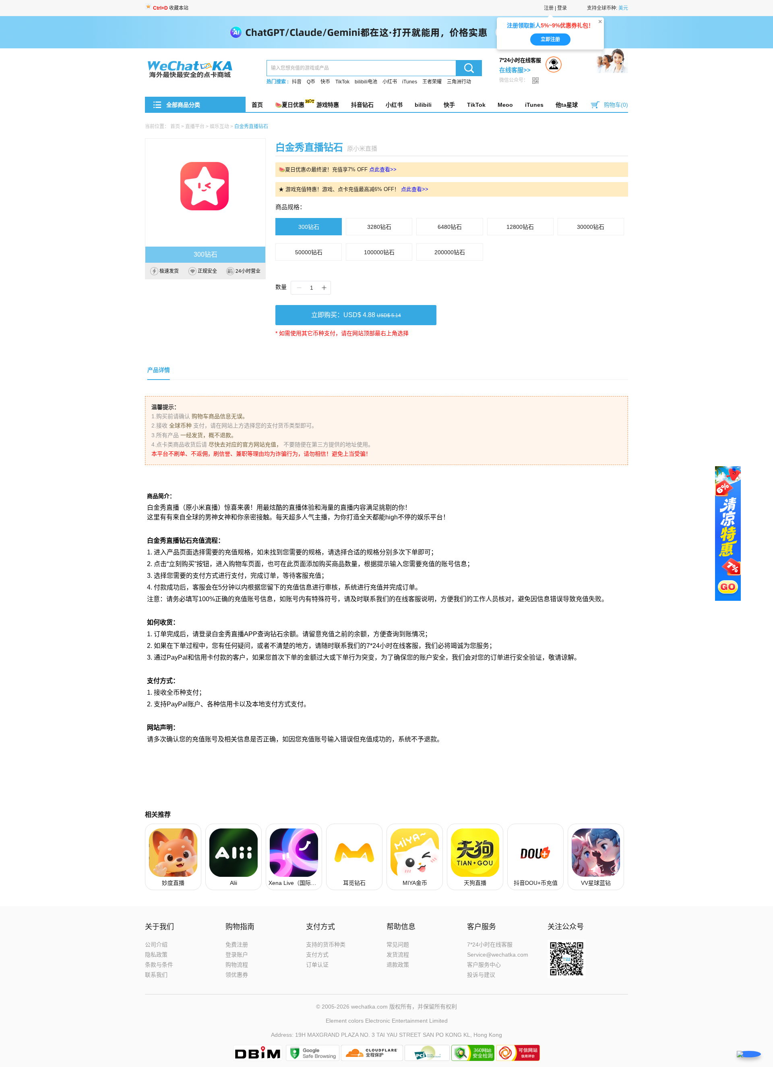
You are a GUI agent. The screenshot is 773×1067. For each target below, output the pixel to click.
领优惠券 (236, 975)
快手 (449, 105)
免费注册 (236, 944)
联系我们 (156, 975)
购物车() (616, 105)
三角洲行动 (459, 82)
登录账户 (236, 954)
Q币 (311, 82)
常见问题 (397, 944)
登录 (562, 8)
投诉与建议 (481, 975)
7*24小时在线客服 (490, 944)
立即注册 (550, 39)
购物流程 (236, 964)
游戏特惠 (327, 105)
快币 (325, 82)
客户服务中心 (484, 964)
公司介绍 (156, 944)
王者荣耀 (432, 82)
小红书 (389, 82)
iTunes (409, 82)
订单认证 (317, 964)
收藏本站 (170, 8)
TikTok (342, 82)
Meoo (505, 105)
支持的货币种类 (325, 944)
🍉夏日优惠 (289, 105)
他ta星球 (567, 105)
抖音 (297, 82)
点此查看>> (383, 169)
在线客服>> (515, 69)
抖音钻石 (362, 105)
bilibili (423, 105)
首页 (257, 105)
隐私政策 (156, 954)
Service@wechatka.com (497, 954)
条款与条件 (159, 964)
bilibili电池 (366, 82)
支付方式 (317, 954)
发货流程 (397, 954)
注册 (549, 8)
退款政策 (397, 964)
